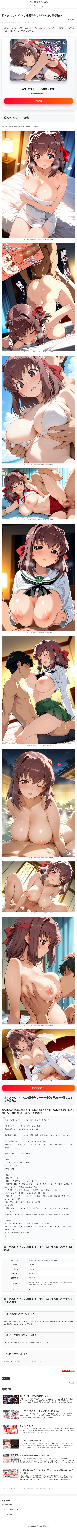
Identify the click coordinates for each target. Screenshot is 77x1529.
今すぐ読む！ (38, 101)
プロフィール (7, 1514)
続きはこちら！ (38, 1088)
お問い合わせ (7, 1504)
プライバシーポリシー (10, 1509)
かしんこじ (32, 1269)
